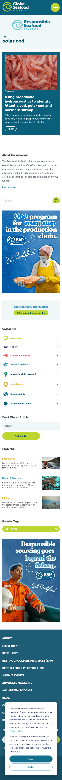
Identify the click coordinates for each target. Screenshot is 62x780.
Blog (6, 698)
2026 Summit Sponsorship (31, 313)
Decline (31, 767)
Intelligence (8, 458)
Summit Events (13, 675)
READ (11, 128)
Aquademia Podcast (17, 690)
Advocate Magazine (17, 683)
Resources (10, 653)
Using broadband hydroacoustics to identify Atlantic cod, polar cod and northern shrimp (28, 103)
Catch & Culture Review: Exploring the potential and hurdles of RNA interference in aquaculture (18, 485)
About (7, 638)
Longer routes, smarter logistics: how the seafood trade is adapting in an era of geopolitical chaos (20, 504)
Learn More (9, 187)
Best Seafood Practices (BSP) (23, 668)
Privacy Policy (15, 730)
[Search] (56, 200)
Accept (31, 759)
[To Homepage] (15, 7)
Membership (11, 645)
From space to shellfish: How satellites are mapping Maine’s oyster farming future (19, 465)
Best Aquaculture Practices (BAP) (27, 660)
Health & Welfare (11, 478)
